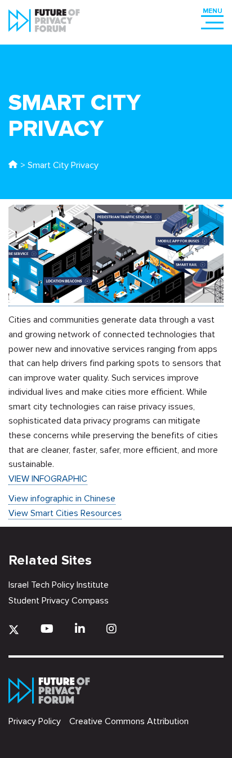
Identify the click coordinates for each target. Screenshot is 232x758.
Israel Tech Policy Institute (58, 584)
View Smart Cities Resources (65, 513)
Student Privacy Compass (58, 600)
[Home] (12, 165)
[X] (13, 629)
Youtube (47, 628)
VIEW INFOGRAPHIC (47, 478)
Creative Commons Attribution (129, 721)
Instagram (111, 628)
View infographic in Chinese (61, 498)
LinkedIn (80, 628)
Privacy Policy (34, 721)
